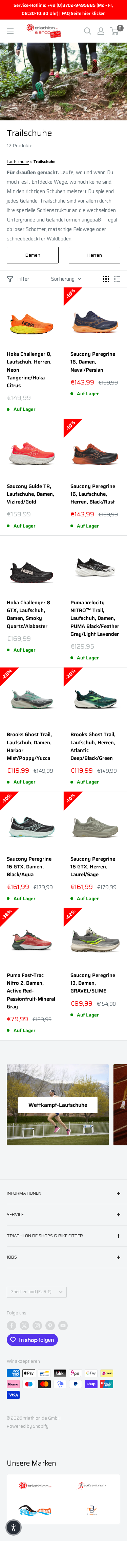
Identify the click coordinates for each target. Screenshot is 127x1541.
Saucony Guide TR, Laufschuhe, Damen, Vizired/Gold (30, 494)
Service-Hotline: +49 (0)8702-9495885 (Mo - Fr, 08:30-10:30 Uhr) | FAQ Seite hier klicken (63, 9)
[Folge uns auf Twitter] (24, 1325)
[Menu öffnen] (10, 31)
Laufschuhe (18, 161)
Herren (94, 255)
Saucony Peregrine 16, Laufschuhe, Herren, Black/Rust (92, 494)
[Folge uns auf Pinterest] (50, 1325)
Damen (32, 255)
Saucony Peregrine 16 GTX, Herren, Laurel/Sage (92, 867)
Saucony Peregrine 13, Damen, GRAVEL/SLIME (92, 983)
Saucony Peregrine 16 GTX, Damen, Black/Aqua (29, 867)
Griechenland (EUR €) (30, 1291)
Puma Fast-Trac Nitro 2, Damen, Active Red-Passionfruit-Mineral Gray (31, 991)
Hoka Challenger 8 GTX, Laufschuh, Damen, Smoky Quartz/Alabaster (28, 614)
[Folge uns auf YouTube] (63, 1325)
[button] (13, 1527)
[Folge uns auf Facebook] (11, 1325)
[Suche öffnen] (87, 31)
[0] (114, 31)
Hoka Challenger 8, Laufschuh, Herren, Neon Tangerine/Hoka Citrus (29, 370)
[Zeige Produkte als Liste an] (117, 279)
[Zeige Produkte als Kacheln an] (106, 279)
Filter (23, 279)
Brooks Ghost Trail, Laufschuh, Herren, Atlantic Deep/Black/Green (92, 746)
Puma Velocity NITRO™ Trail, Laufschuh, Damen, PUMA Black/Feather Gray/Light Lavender (94, 618)
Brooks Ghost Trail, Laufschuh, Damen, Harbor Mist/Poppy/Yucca (29, 746)
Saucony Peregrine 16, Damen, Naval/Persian (92, 362)
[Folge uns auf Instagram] (37, 1325)
